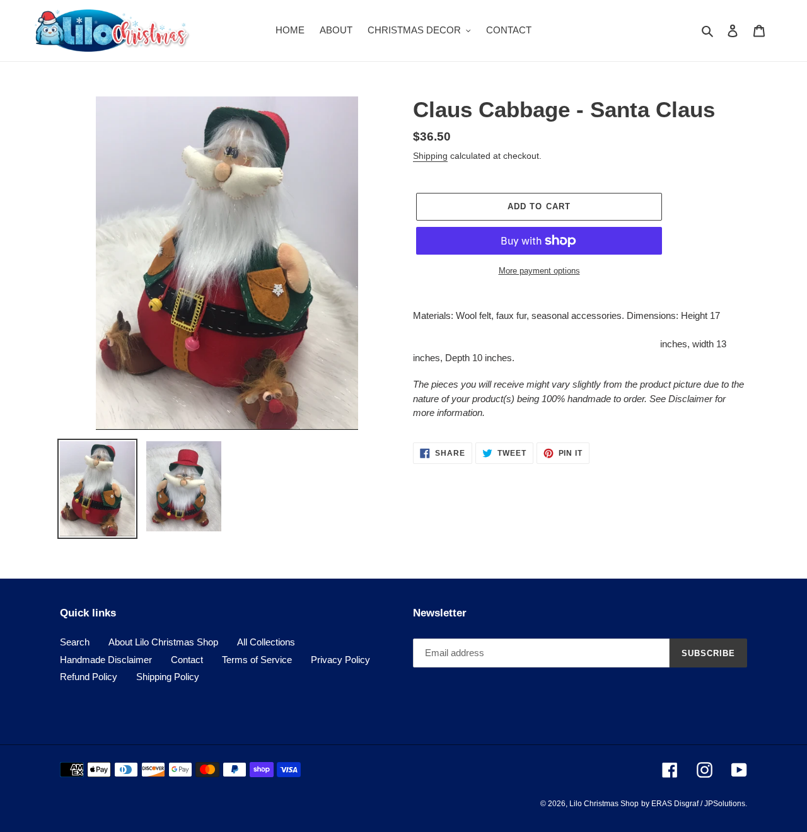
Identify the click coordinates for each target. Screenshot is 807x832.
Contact (187, 659)
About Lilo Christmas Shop (163, 642)
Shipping (430, 156)
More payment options (539, 270)
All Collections (266, 642)
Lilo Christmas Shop (604, 803)
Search (75, 642)
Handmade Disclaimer (106, 659)
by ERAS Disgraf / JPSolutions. (694, 803)
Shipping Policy (167, 676)
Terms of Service (257, 659)
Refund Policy (88, 676)
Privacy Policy (340, 659)
